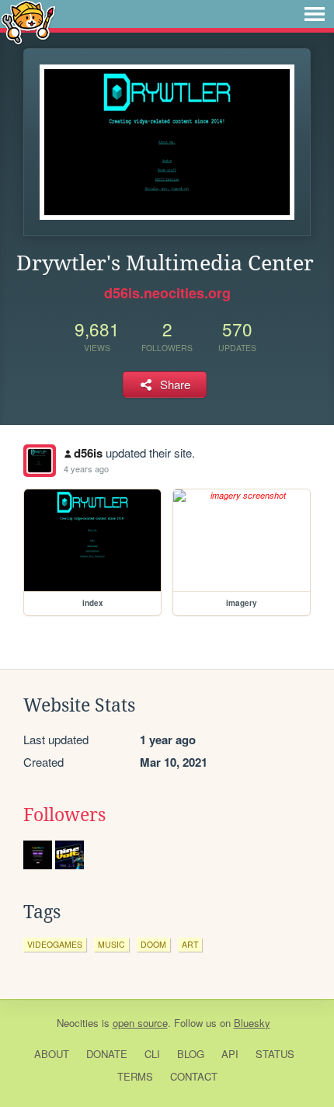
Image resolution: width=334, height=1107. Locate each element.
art (190, 944)
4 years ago (86, 468)
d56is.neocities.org (167, 293)
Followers (64, 815)
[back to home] (28, 21)
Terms (135, 1076)
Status (275, 1053)
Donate (106, 1053)
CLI (152, 1053)
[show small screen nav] (314, 14)
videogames (54, 944)
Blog (190, 1053)
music (111, 944)
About (51, 1053)
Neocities (78, 1022)
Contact (193, 1076)
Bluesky (252, 1022)
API (229, 1053)
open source (140, 1022)
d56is (88, 452)
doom (153, 944)
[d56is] (39, 460)
